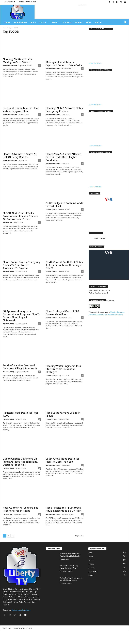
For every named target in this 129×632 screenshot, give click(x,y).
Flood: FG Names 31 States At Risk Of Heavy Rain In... (19, 155)
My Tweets (110, 300)
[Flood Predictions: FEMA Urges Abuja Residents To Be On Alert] (65, 495)
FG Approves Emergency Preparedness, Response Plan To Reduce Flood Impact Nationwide (21, 315)
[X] (121, 2)
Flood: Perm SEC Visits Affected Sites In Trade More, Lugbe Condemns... (63, 157)
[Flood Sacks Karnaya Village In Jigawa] (65, 400)
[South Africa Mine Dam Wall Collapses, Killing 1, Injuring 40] (22, 352)
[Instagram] (113, 2)
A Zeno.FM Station (95, 63)
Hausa (98, 22)
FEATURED (92, 572)
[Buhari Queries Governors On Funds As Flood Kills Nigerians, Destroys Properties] (22, 446)
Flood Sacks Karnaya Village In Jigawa (63, 414)
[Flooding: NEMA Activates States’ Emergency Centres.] (65, 95)
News (33, 22)
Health (78, 22)
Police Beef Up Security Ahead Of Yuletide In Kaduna (71, 579)
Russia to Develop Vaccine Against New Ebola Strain (70, 555)
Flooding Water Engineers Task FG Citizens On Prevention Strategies (63, 369)
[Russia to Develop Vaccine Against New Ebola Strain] (52, 557)
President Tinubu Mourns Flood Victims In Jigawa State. (21, 109)
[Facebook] (109, 2)
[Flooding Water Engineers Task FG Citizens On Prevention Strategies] (65, 352)
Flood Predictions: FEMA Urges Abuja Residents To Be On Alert (63, 509)
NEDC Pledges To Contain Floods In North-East (64, 204)
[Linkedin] (117, 2)
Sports (90, 575)
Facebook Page (95, 233)
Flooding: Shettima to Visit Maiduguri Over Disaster (18, 61)
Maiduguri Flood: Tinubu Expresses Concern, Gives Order (64, 63)
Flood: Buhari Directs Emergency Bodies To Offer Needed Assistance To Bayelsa (21, 265)
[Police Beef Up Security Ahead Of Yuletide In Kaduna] (52, 581)
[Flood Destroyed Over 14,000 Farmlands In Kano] (65, 298)
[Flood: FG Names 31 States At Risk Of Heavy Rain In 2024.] (22, 141)
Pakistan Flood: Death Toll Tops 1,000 (20, 414)
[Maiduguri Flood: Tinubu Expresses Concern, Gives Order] (65, 47)
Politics (43, 22)
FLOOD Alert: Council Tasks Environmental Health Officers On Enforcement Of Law (20, 216)
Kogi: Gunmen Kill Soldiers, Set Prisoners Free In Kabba (20, 509)
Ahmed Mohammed (10, 65)
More (88, 22)
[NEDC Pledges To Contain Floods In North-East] (65, 190)
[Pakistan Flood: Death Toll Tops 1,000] (22, 400)
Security (55, 22)
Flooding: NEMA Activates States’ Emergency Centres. (64, 109)
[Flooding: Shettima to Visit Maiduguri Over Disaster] (22, 46)
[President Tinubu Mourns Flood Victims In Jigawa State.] (22, 95)
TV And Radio (20, 22)
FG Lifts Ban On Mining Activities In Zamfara (69, 567)
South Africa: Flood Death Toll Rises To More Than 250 (62, 460)
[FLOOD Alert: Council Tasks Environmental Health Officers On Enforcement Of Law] (22, 195)
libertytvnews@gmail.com (21, 610)
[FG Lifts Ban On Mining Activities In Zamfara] (52, 569)
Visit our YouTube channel (98, 293)
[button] (125, 22)
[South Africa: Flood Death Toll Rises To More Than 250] (65, 446)
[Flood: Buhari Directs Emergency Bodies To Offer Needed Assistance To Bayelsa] (22, 249)
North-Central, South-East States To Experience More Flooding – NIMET (64, 265)
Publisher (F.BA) (51, 209)
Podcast (67, 22)
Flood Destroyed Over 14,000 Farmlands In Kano (62, 312)
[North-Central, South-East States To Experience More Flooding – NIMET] (65, 249)
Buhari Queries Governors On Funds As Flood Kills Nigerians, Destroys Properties (20, 461)
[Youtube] (125, 2)
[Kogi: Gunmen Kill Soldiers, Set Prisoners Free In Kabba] (22, 495)
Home (7, 22)
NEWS (90, 560)
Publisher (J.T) (7, 222)
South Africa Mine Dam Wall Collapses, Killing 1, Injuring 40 (20, 367)
